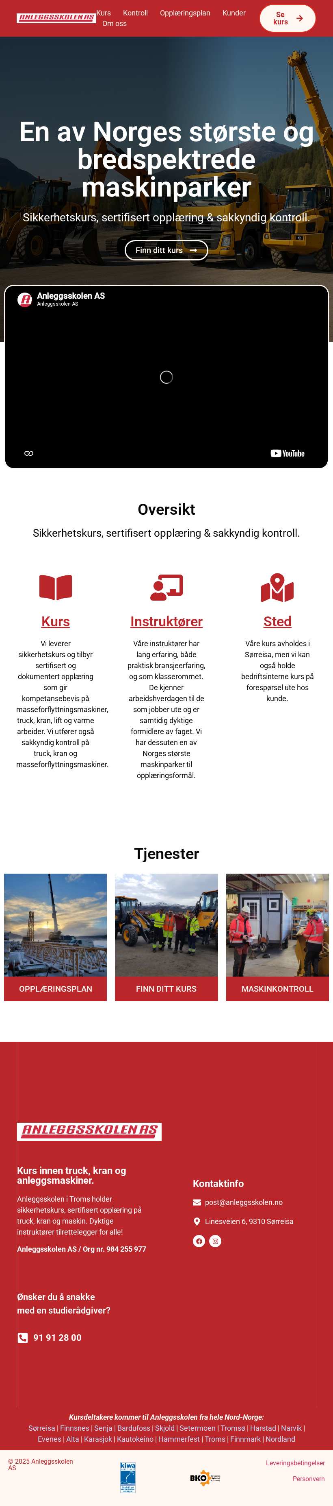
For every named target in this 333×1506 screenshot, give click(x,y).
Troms (215, 1439)
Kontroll (135, 13)
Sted (278, 621)
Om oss (114, 23)
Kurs (103, 13)
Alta (72, 1439)
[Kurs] (55, 587)
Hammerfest (179, 1439)
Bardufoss (133, 1428)
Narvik (291, 1428)
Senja (103, 1428)
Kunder (234, 13)
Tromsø (233, 1428)
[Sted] (277, 587)
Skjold (165, 1428)
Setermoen (197, 1428)
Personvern (309, 1479)
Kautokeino (135, 1439)
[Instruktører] (166, 587)
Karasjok (98, 1439)
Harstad (263, 1428)
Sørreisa (41, 1428)
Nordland (280, 1439)
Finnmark (245, 1439)
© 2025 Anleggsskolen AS (40, 1465)
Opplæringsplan (185, 13)
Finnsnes (74, 1428)
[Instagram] (215, 1241)
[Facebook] (199, 1241)
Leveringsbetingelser (295, 1463)
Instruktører (166, 621)
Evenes (49, 1439)
